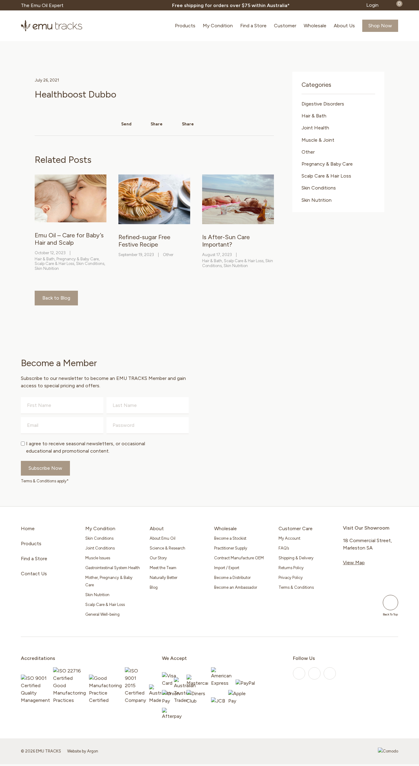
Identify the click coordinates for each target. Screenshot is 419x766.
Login (372, 5)
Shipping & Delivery (296, 558)
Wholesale (315, 26)
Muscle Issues (97, 558)
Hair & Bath (45, 259)
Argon (92, 751)
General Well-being (102, 614)
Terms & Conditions (296, 587)
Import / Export (226, 567)
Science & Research (167, 548)
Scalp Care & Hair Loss (54, 263)
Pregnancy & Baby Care (77, 259)
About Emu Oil (162, 538)
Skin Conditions (90, 263)
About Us (344, 26)
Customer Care (296, 528)
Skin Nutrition (47, 268)
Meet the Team (163, 567)
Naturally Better (163, 577)
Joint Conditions (100, 548)
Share (156, 124)
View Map (354, 562)
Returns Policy (291, 567)
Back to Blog (56, 298)
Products (185, 26)
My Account (289, 538)
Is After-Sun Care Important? (226, 240)
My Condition (218, 26)
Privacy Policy (291, 577)
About (157, 528)
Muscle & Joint (318, 140)
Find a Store (253, 26)
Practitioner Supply (230, 548)
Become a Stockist (230, 538)
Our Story (158, 558)
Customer (285, 26)
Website (74, 751)
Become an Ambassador (235, 587)
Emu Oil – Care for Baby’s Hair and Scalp (69, 239)
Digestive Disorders (323, 104)
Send (125, 124)
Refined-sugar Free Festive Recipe (144, 240)
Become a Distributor (232, 577)
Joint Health (315, 128)
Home (28, 528)
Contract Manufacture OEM (239, 558)
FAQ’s (284, 548)
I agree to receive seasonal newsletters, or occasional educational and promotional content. (85, 447)
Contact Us (34, 573)
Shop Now (380, 26)
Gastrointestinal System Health (112, 567)
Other (168, 254)
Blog (154, 587)
